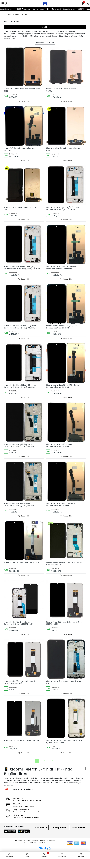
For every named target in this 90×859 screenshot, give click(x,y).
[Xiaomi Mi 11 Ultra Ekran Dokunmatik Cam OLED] (24, 67)
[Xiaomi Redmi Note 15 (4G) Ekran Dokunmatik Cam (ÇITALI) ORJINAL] (24, 481)
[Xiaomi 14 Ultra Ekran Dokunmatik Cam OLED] (66, 126)
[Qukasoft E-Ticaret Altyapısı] (45, 848)
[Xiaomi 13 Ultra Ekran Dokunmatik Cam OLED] (24, 185)
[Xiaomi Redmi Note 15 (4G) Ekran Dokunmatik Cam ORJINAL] (66, 481)
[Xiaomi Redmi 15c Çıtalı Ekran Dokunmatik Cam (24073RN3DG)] (24, 600)
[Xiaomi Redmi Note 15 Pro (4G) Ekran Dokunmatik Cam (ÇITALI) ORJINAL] (66, 185)
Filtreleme (40, 42)
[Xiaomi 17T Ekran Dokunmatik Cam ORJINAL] (66, 67)
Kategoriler (59, 827)
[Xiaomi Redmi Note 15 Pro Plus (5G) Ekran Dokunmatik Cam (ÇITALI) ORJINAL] (24, 244)
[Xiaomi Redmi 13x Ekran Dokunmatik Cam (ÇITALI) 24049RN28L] (66, 718)
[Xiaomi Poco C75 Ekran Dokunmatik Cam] (24, 718)
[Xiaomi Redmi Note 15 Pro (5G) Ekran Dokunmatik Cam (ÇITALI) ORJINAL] (24, 304)
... (48, 761)
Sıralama (50, 42)
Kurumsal (40, 827)
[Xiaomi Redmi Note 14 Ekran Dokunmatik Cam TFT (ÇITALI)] (66, 540)
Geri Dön (46, 27)
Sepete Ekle (25, 101)
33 (53, 761)
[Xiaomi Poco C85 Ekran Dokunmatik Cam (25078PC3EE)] (66, 600)
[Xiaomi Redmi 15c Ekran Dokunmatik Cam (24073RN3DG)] (24, 659)
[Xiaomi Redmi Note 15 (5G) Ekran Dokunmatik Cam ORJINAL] (66, 422)
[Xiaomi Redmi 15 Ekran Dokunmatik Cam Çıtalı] (66, 659)
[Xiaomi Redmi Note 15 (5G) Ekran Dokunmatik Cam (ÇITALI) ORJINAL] (24, 422)
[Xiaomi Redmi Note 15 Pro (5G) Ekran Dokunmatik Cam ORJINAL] (66, 304)
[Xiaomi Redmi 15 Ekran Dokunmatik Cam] (24, 540)
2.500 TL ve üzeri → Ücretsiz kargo (23, 9)
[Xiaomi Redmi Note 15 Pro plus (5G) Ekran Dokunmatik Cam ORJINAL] (66, 244)
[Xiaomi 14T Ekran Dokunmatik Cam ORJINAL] (24, 126)
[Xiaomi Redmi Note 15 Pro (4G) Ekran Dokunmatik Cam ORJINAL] (66, 363)
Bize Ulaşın (77, 827)
